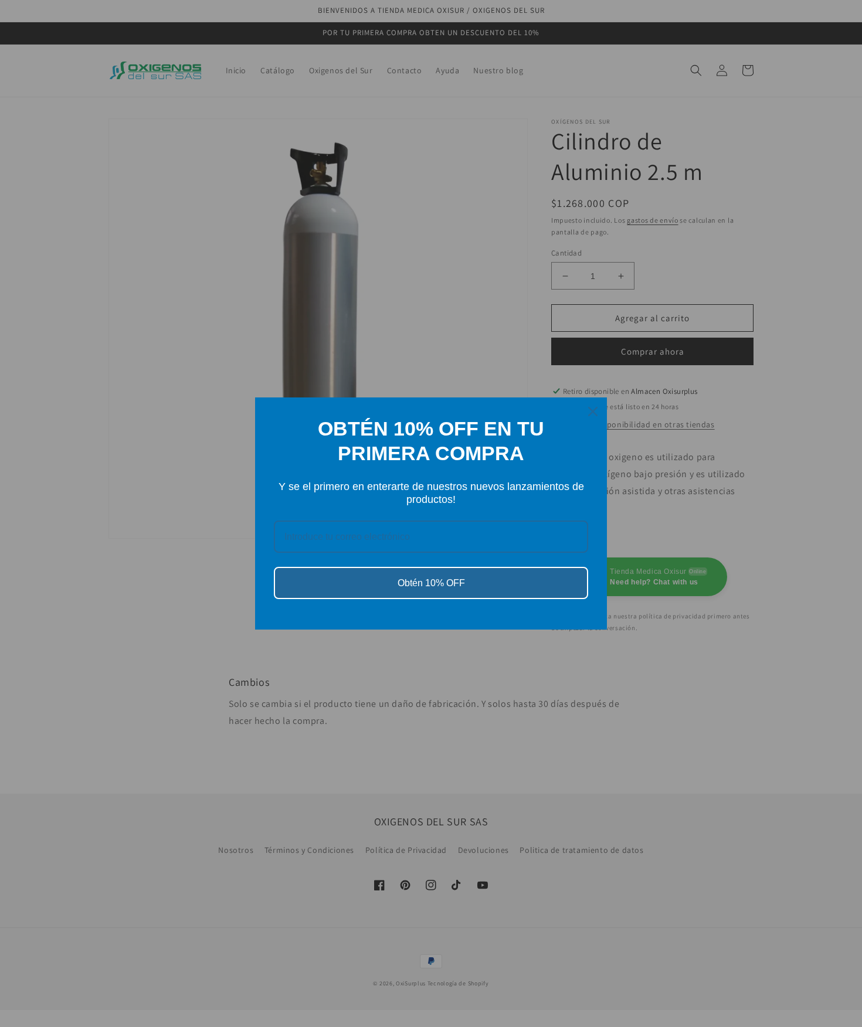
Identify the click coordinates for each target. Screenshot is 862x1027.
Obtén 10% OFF (431, 583)
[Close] (593, 411)
